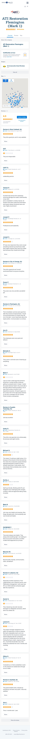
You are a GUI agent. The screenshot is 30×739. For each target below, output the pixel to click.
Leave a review (22, 117)
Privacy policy (24, 730)
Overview (10, 35)
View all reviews (15, 720)
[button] (12, 98)
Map (21, 35)
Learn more (9, 56)
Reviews (16, 35)
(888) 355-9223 (8, 734)
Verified (6, 131)
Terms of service (16, 730)
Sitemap (16, 731)
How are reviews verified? (21, 120)
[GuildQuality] (7, 3)
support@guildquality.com (19, 734)
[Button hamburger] (27, 3)
